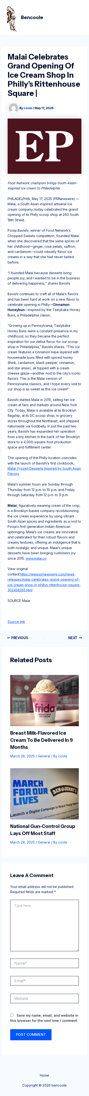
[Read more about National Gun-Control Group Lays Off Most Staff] (44, 793)
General (44, 756)
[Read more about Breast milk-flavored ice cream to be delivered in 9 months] (44, 700)
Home (44, 1075)
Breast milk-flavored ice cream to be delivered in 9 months (41, 740)
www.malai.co (36, 558)
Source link (16, 622)
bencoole (32, 17)
